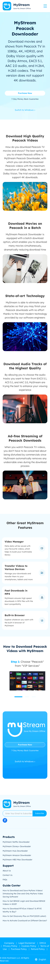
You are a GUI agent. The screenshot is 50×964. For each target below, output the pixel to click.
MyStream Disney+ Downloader (17, 846)
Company (9, 943)
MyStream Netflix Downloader (16, 842)
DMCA (42, 943)
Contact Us (7, 875)
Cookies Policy (28, 946)
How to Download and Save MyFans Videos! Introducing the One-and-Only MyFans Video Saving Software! (23, 893)
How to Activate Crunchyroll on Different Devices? (25, 920)
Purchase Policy (19, 949)
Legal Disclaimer (26, 943)
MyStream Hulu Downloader (15, 851)
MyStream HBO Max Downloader (17, 859)
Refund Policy (38, 949)
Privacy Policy (10, 946)
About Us (7, 870)
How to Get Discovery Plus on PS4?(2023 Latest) (24, 916)
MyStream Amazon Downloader (17, 855)
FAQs (5, 879)
